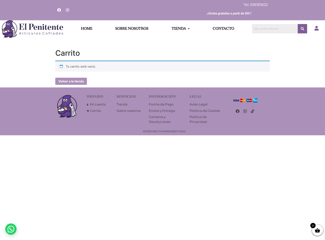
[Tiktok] (252, 111)
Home (86, 28)
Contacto (223, 28)
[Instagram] (245, 111)
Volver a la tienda (71, 81)
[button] (180, 28)
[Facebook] (237, 111)
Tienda (179, 28)
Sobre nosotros (131, 28)
